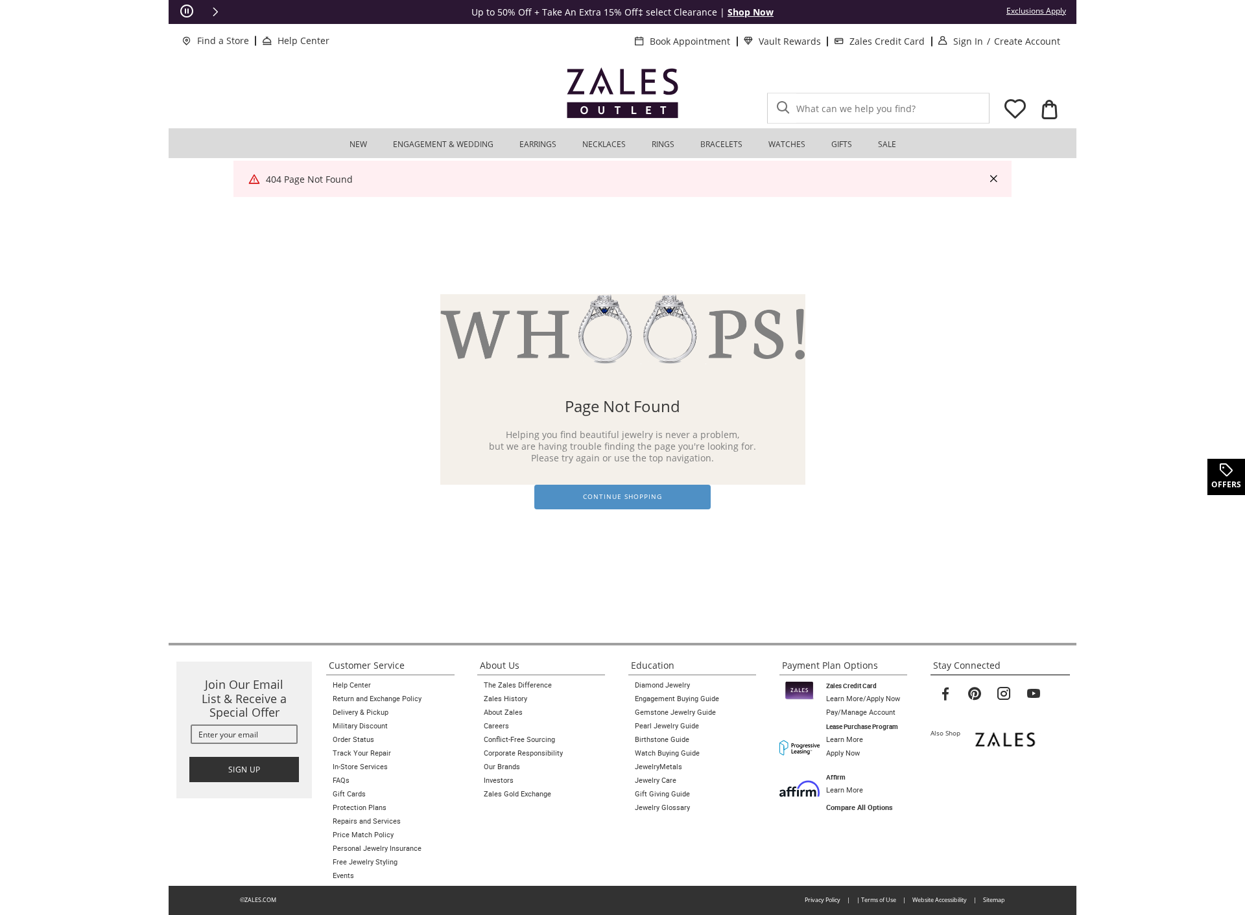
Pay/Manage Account (860, 712)
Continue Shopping (622, 496)
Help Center (303, 40)
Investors (499, 780)
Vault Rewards (790, 41)
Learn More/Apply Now (863, 698)
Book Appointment (690, 41)
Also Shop (948, 732)
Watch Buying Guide (667, 753)
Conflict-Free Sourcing (519, 739)
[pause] (187, 11)
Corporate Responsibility (523, 753)
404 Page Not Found (309, 179)
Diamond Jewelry (662, 684)
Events (343, 875)
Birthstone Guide (662, 739)
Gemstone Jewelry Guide (675, 712)
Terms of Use (878, 900)
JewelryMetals (658, 766)
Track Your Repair (362, 753)
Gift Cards (349, 793)
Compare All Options (859, 807)
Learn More (844, 739)
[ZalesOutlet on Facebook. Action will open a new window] (945, 694)
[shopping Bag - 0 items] (1049, 109)
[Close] (993, 179)
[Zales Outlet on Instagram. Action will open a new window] (1004, 694)
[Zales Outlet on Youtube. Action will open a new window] (1033, 694)
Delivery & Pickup (360, 712)
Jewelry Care (655, 780)
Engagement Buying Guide (677, 698)
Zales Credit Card (887, 41)
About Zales (503, 712)
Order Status (353, 739)
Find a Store (223, 40)
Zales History (505, 698)
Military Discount (360, 725)
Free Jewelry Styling (365, 861)
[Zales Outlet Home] (622, 93)
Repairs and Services (367, 821)
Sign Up (244, 769)
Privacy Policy (822, 900)
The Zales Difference (518, 684)
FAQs (341, 780)
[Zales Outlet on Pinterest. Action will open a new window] (974, 694)
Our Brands (502, 766)
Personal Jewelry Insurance (377, 848)
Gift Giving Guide (662, 793)
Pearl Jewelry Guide (667, 725)
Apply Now (843, 753)
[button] (215, 11)
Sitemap (994, 900)
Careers (496, 725)
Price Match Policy (363, 834)
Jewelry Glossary (662, 807)
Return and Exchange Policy (377, 698)
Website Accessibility (939, 900)
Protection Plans (359, 807)
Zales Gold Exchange (517, 793)
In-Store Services (360, 766)
